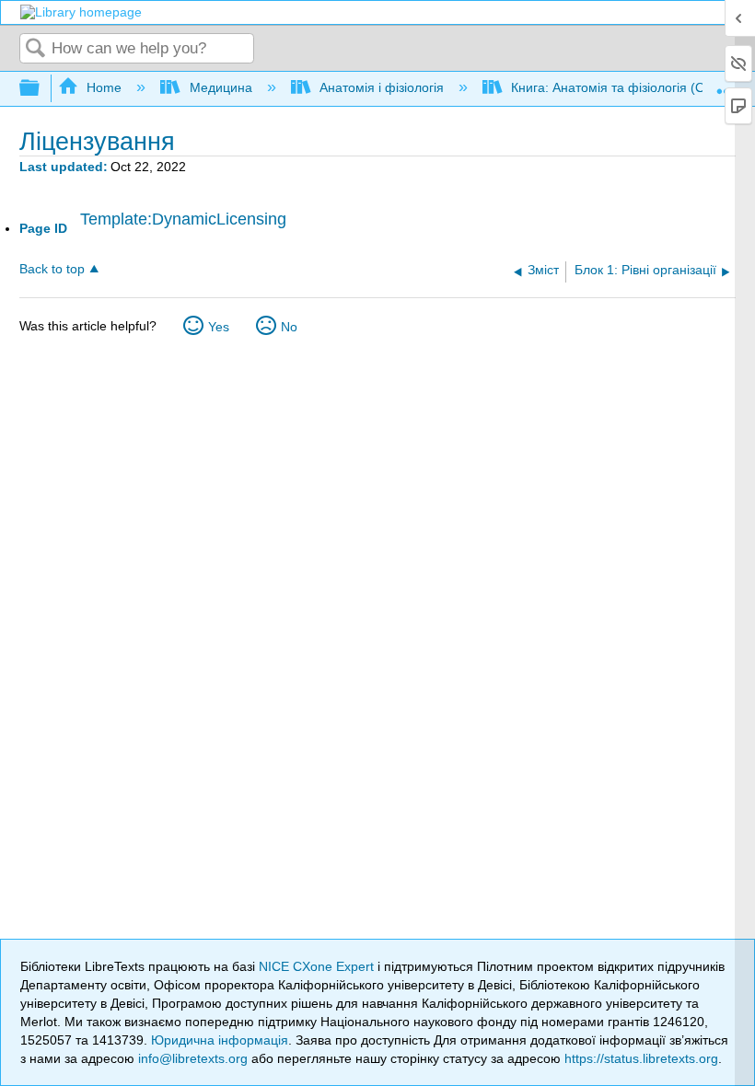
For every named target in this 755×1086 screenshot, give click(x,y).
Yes (218, 326)
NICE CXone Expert (318, 966)
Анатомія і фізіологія (381, 87)
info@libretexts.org (193, 1058)
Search (35, 49)
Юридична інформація (219, 1040)
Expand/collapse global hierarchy (41, 88)
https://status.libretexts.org (641, 1058)
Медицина (220, 87)
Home (104, 87)
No (289, 326)
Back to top (52, 269)
